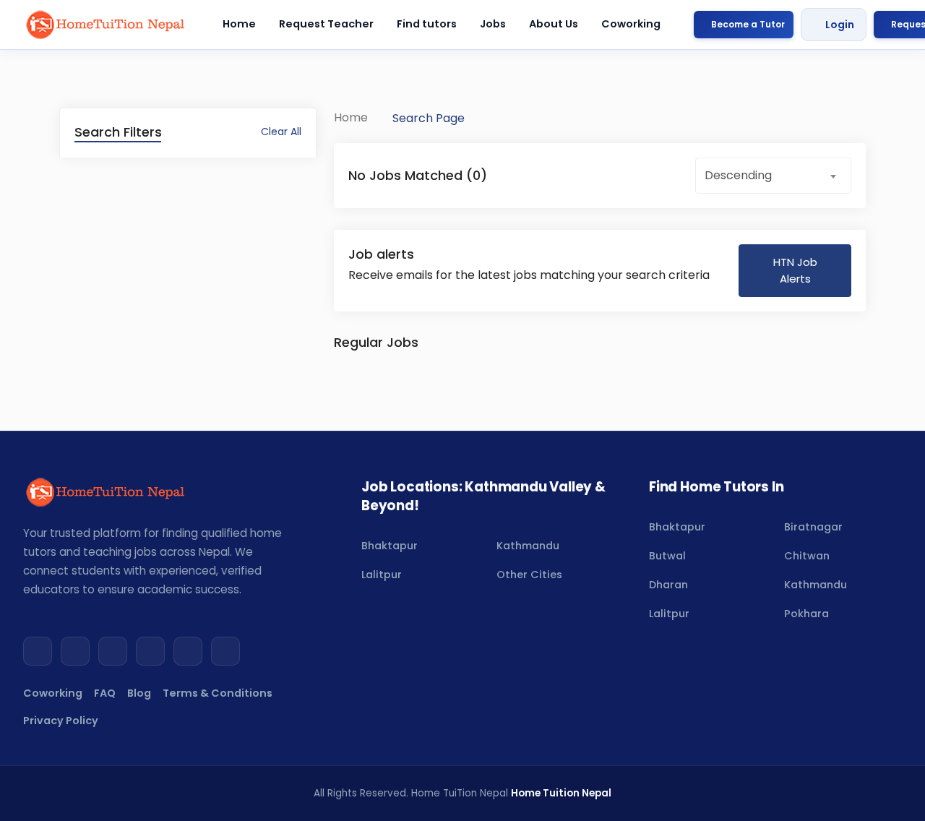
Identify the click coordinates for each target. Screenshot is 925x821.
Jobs (493, 24)
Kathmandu (527, 545)
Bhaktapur (389, 545)
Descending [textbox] (738, 175)
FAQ (105, 693)
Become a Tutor (748, 24)
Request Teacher (326, 24)
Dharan (668, 584)
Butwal (667, 556)
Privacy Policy (60, 720)
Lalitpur (381, 574)
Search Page (428, 118)
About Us (553, 24)
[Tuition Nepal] (106, 24)
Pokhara (806, 613)
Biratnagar (813, 527)
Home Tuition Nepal (561, 793)
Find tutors (427, 24)
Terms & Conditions (217, 693)
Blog (139, 693)
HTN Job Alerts (795, 270)
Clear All (281, 131)
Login (839, 24)
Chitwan (807, 556)
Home (239, 24)
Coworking (631, 24)
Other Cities (529, 574)
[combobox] (773, 176)
